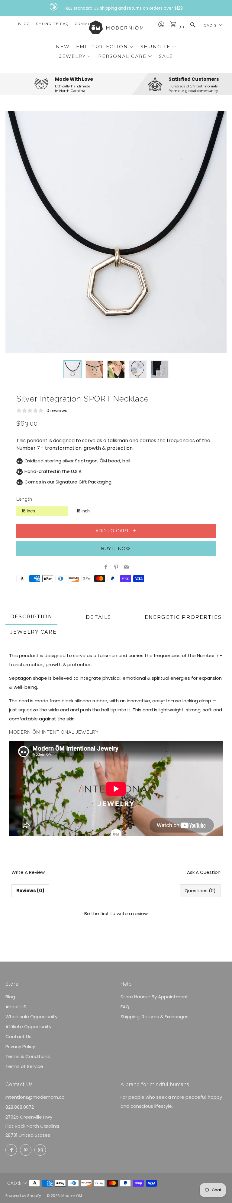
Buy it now (116, 548)
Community (88, 24)
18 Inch (83, 511)
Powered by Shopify (23, 1195)
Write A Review (28, 872)
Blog (24, 24)
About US (15, 1006)
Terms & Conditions (27, 1056)
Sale (166, 56)
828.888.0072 (19, 1107)
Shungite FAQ (52, 24)
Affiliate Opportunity (28, 1026)
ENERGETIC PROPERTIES (183, 617)
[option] (116, 232)
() (181, 27)
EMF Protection (102, 46)
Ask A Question (204, 872)
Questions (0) (200, 890)
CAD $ (210, 25)
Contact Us (18, 1036)
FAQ (125, 1006)
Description (31, 616)
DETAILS (98, 617)
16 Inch (28, 511)
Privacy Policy (20, 1046)
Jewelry (72, 56)
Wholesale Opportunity (31, 1016)
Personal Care (122, 56)
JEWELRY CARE (33, 632)
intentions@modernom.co (35, 1097)
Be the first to (116, 913)
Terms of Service (24, 1066)
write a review (132, 913)
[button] (72, 369)
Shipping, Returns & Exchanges (154, 1016)
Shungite (155, 46)
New (63, 46)
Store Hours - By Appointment (154, 997)
